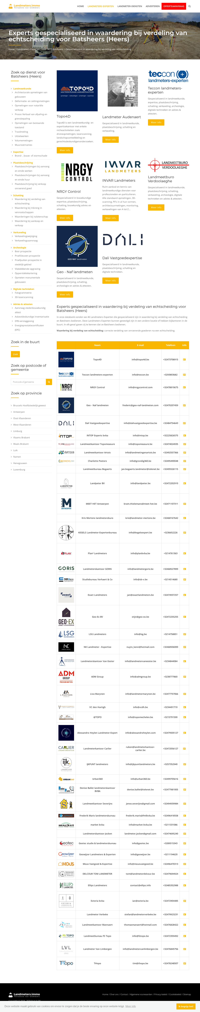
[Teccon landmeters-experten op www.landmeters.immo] (168, 76)
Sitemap (187, 994)
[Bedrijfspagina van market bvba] (184, 824)
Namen (17, 456)
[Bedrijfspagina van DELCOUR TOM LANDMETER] (184, 873)
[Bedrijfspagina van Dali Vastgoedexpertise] (66, 422)
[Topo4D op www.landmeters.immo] (77, 90)
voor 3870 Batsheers (52, 49)
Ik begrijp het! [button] (186, 1006)
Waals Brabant (21, 443)
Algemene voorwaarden (141, 994)
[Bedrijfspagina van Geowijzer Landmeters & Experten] (184, 854)
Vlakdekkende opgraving (27, 268)
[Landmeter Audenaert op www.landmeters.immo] (122, 90)
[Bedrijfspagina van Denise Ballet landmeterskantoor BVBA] (184, 789)
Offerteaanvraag (173, 6)
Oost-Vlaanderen (22, 418)
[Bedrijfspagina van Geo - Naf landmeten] (66, 405)
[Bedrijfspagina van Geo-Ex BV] (184, 616)
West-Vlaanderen (22, 424)
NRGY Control (69, 191)
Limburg (17, 431)
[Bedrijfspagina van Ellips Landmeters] (184, 885)
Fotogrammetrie (23, 292)
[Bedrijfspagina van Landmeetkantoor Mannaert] (184, 924)
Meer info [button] (130, 1006)
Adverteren (153, 6)
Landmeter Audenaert (121, 117)
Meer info (65, 150)
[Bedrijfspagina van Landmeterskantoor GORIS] (184, 568)
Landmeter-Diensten (130, 6)
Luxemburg (19, 469)
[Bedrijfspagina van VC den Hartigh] (184, 707)
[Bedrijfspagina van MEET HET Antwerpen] (184, 503)
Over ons (114, 994)
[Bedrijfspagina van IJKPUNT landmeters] (184, 764)
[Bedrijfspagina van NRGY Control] (66, 386)
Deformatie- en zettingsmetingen (32, 101)
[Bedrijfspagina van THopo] (184, 963)
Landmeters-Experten (101, 6)
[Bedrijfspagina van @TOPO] (184, 717)
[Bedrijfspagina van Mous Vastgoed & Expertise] (184, 863)
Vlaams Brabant (21, 437)
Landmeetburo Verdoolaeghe (161, 179)
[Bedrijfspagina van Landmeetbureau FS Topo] (184, 935)
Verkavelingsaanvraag (26, 240)
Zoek (15, 354)
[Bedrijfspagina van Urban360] (184, 778)
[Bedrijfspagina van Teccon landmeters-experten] (66, 374)
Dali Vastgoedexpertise (122, 258)
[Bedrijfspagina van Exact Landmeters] (184, 594)
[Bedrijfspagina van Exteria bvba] (184, 900)
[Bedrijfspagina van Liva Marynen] (184, 693)
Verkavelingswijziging (26, 236)
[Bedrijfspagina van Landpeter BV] (184, 483)
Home (80, 6)
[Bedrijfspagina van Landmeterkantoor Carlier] (66, 748)
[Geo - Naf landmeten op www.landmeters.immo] (77, 246)
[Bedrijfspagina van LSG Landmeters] (184, 634)
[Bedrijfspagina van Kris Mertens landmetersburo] (184, 517)
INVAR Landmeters (118, 180)
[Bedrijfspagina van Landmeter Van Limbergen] (184, 948)
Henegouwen (20, 463)
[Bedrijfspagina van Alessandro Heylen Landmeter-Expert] (184, 732)
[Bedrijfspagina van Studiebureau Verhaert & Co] (184, 579)
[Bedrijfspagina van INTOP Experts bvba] (184, 435)
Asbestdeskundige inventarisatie (32, 316)
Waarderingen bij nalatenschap (31, 216)
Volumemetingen (24, 140)
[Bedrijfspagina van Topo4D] (66, 359)
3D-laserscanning (24, 297)
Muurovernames (23, 144)
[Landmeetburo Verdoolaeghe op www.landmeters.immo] (168, 164)
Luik (15, 450)
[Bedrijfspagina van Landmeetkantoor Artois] (184, 452)
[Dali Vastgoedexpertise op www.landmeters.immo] (122, 239)
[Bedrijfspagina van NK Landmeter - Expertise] (184, 646)
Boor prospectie (23, 251)
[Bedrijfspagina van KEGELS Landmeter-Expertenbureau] (184, 532)
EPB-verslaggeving (24, 321)
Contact (124, 994)
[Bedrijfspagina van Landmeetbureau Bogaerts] (184, 469)
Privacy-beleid (160, 994)
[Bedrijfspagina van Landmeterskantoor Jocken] (184, 833)
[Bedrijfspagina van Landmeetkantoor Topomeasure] (184, 444)
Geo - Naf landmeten (75, 272)
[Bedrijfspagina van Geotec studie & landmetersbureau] (184, 843)
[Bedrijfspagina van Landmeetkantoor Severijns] (184, 803)
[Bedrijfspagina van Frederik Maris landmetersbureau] (184, 815)
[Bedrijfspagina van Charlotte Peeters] (184, 460)
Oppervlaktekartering (26, 273)
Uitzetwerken (22, 136)
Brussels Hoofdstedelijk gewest (29, 405)
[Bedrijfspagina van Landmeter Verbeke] (184, 914)
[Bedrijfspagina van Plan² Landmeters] (184, 553)
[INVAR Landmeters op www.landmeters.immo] (122, 166)
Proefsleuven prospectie (27, 255)
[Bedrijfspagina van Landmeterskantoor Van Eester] (184, 661)
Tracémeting (21, 131)
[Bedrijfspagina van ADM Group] (184, 676)
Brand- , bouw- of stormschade (31, 155)
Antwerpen (19, 411)
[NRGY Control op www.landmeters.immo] (77, 172)
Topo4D (63, 116)
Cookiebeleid (175, 994)
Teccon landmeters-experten (165, 90)
